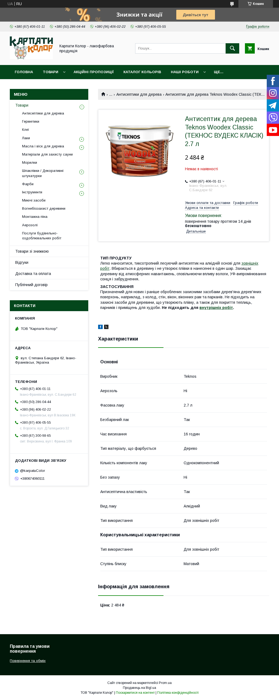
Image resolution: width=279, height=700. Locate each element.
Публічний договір (31, 285)
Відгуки (21, 262)
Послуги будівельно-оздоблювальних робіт (41, 235)
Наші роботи (185, 72)
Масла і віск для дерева (43, 146)
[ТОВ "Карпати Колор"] (31, 58)
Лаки (26, 138)
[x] (106, 328)
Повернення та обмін (28, 661)
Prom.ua (165, 683)
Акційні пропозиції (94, 72)
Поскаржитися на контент (135, 693)
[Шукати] (232, 48)
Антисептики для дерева (139, 94)
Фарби (28, 184)
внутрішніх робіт (216, 307)
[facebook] (100, 328)
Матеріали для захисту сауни (47, 154)
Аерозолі (30, 225)
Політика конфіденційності (178, 693)
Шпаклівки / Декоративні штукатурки (42, 173)
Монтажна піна (34, 217)
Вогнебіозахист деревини (43, 208)
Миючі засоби (34, 200)
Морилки (29, 162)
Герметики (30, 121)
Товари (50, 72)
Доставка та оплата (33, 273)
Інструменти (32, 192)
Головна (24, 72)
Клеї (25, 130)
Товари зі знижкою (32, 251)
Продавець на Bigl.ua (139, 688)
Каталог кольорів (142, 72)
